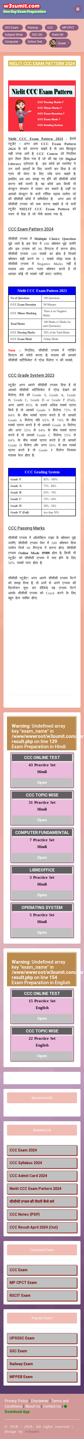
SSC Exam (18, 1351)
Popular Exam (42, 1318)
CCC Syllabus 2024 (26, 1163)
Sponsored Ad (42, 1098)
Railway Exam (21, 1364)
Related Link (42, 1130)
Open (42, 782)
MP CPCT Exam (23, 1282)
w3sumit (32, 1431)
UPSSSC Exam (22, 1338)
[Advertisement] (42, 648)
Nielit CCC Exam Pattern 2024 (35, 1188)
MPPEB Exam (21, 1377)
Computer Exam (42, 1250)
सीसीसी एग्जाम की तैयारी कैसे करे (32, 1201)
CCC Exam (19, 1270)
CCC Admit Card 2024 (28, 1176)
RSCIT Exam (20, 1295)
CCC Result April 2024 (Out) (34, 1227)
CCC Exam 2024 (23, 1150)
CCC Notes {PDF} (25, 1214)
